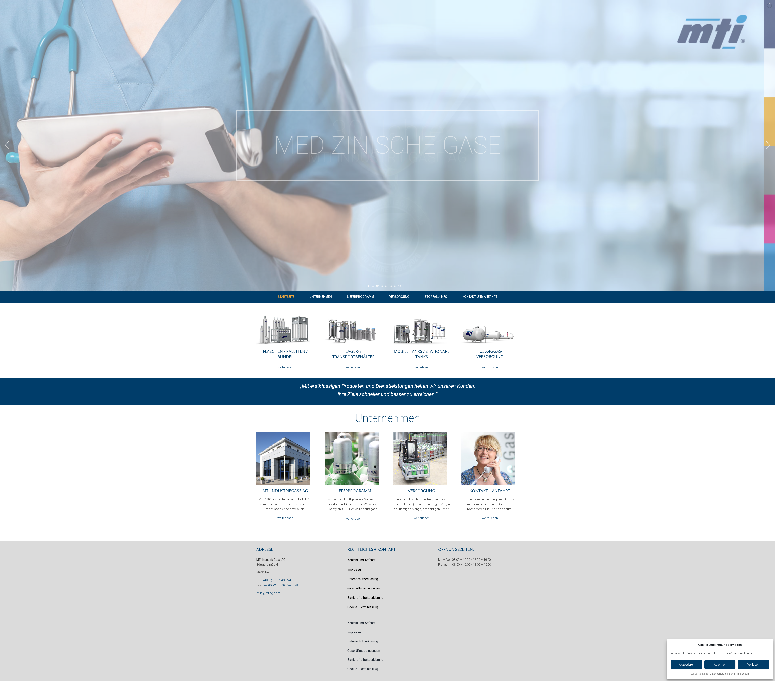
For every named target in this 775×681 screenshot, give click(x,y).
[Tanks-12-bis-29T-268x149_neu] (488, 316)
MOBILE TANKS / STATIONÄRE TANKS (422, 354)
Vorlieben (753, 664)
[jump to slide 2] (377, 286)
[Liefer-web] (352, 433)
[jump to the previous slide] (7, 145)
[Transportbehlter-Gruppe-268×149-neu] (352, 316)
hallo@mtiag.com (268, 593)
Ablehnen (720, 664)
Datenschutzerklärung (722, 673)
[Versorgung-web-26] (420, 433)
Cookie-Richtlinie (699, 673)
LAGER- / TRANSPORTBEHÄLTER (353, 354)
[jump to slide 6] (395, 286)
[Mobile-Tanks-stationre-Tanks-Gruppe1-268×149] (420, 316)
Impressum (743, 673)
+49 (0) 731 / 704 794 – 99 (280, 585)
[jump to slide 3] (382, 286)
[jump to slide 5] (391, 286)
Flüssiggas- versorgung (489, 353)
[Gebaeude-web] (283, 433)
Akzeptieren (686, 664)
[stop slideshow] (403, 286)
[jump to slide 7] (399, 286)
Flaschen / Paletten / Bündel (285, 354)
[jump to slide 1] (373, 286)
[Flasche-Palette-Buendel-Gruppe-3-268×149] (283, 316)
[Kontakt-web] (488, 433)
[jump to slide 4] (386, 286)
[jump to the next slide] (768, 145)
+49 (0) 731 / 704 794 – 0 (279, 580)
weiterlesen (285, 367)
